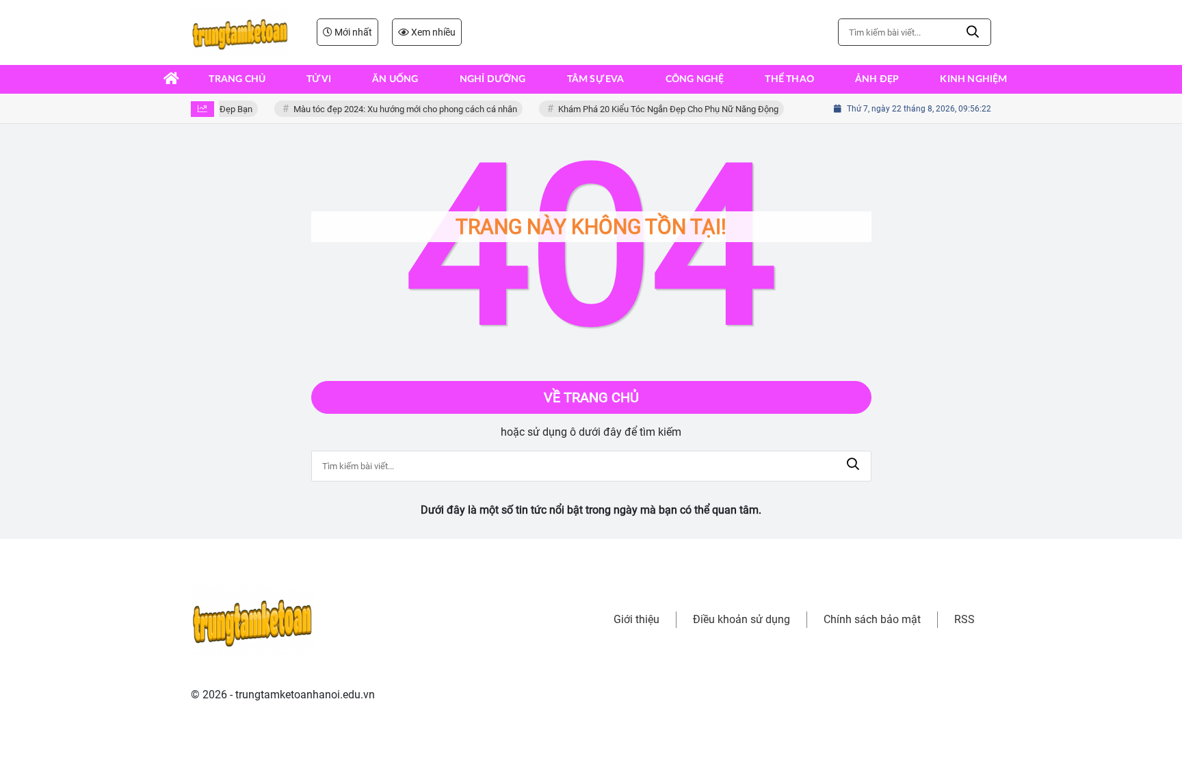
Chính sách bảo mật (872, 619)
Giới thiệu (636, 619)
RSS (964, 619)
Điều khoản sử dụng (741, 619)
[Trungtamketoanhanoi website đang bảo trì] (240, 32)
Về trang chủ (591, 397)
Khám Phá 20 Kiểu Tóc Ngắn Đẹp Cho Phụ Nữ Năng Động (664, 109)
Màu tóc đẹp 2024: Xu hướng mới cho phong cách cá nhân (401, 109)
